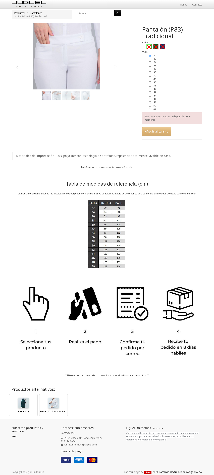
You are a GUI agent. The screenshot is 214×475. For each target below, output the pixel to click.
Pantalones (36, 13)
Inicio (14, 436)
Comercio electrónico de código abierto (180, 471)
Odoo (147, 472)
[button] (18, 65)
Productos (19, 13)
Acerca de (158, 428)
